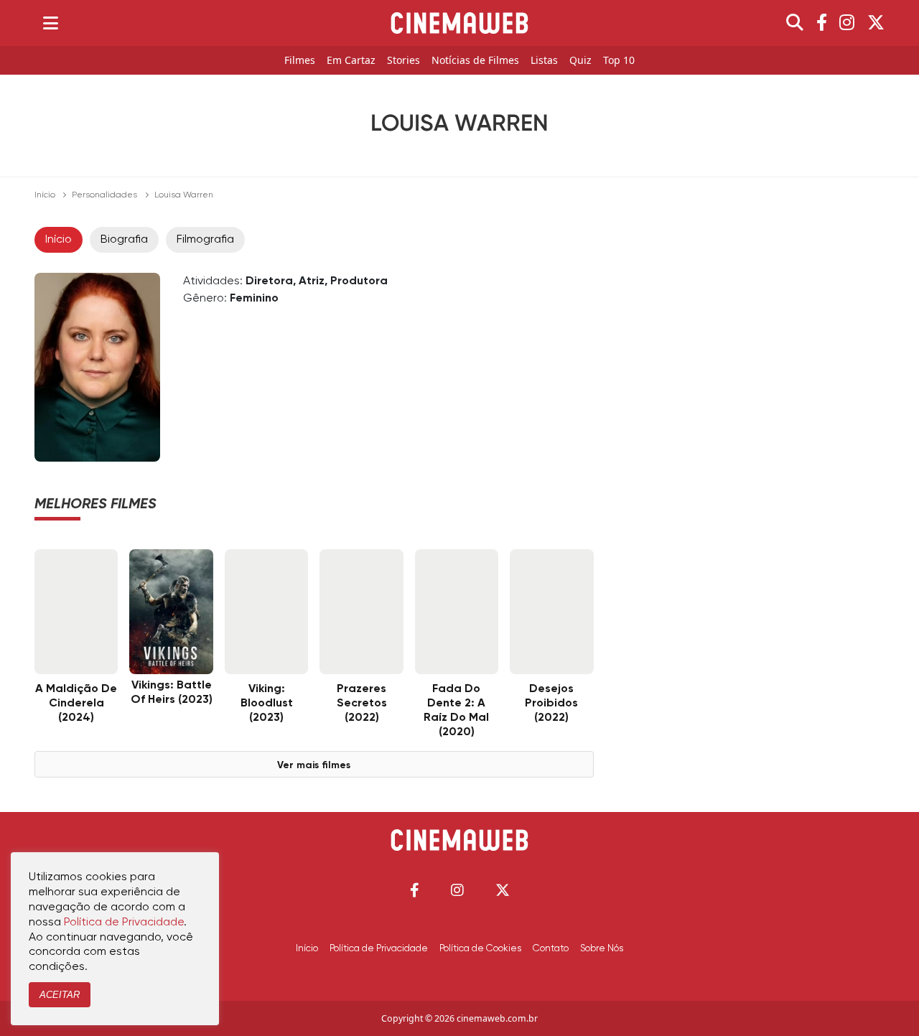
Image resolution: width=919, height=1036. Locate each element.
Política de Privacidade (379, 948)
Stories (403, 60)
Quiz (580, 60)
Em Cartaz (351, 60)
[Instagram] (846, 23)
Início (44, 195)
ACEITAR (59, 994)
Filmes (299, 60)
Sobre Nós (601, 948)
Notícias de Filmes (475, 60)
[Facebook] (821, 23)
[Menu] (50, 23)
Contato (551, 948)
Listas (544, 60)
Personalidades (104, 195)
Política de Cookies (480, 948)
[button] (414, 889)
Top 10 (619, 60)
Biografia (124, 240)
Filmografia (205, 240)
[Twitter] (876, 23)
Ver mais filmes (313, 765)
